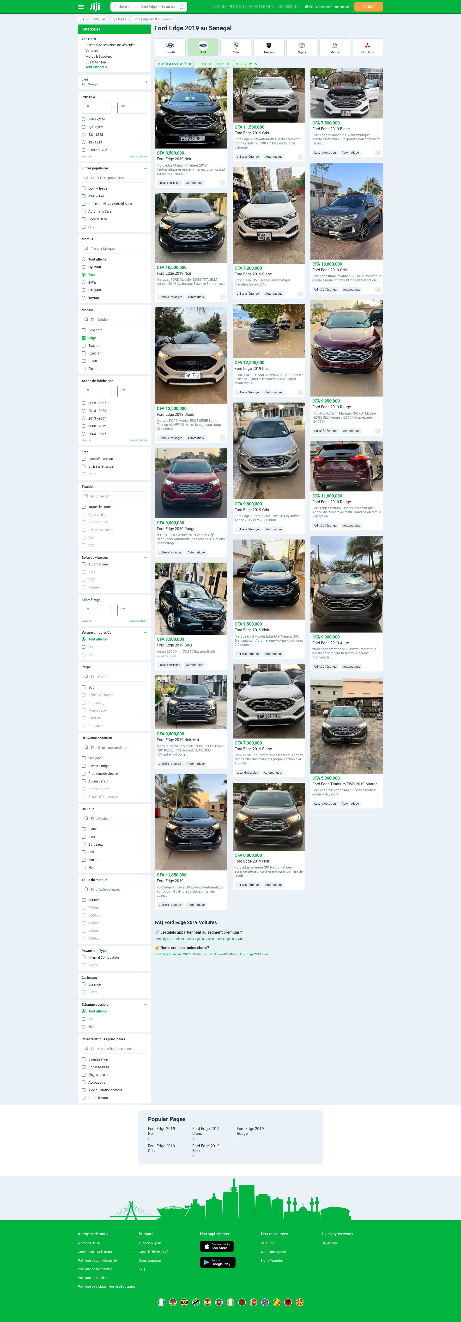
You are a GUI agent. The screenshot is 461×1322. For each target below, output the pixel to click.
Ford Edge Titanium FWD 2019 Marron (180, 954)
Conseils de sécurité (153, 1252)
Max (122, 105)
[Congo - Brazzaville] (276, 1302)
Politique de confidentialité (97, 1260)
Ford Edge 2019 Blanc (169, 939)
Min (86, 105)
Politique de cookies (92, 1278)
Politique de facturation (95, 1269)
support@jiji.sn (150, 1243)
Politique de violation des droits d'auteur (107, 1286)
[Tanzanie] (196, 1302)
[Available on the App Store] (217, 1247)
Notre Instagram (273, 1252)
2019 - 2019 (244, 64)
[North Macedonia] (299, 1302)
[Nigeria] (161, 1302)
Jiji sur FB (268, 1243)
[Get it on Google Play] (218, 1263)
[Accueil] (95, 7)
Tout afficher (98, 259)
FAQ (142, 1269)
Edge (221, 64)
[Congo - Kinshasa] (265, 1302)
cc (93, 900)
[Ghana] (207, 1302)
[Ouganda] (184, 1302)
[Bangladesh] (242, 1302)
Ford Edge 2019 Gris (229, 939)
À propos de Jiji (89, 1243)
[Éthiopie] (219, 1302)
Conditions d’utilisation (95, 1252)
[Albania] (288, 1302)
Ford (203, 64)
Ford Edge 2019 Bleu (200, 939)
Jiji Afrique (330, 1243)
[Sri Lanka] (253, 1302)
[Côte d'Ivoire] (230, 1302)
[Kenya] (173, 1302)
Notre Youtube (272, 1260)
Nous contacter (150, 1260)
